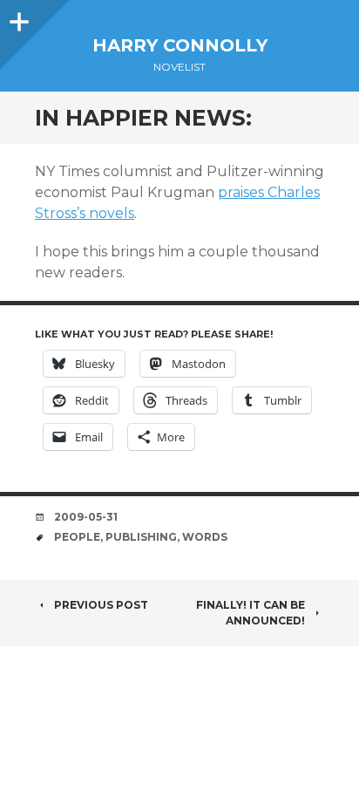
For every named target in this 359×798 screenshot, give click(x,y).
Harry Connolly (180, 45)
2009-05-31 (86, 516)
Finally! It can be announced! (250, 612)
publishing (141, 536)
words (204, 536)
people (77, 536)
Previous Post (101, 604)
